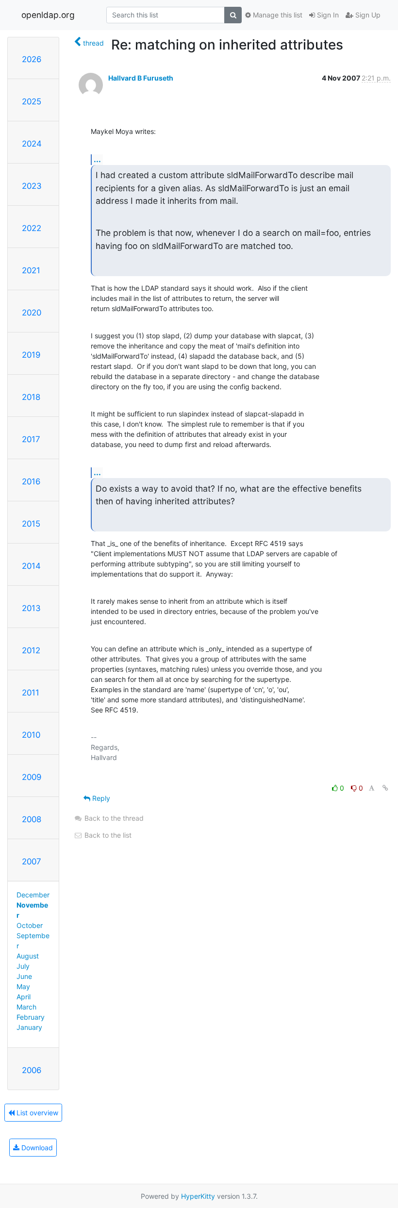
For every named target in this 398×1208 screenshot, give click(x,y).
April (24, 997)
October (30, 925)
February (31, 1017)
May (23, 986)
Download (36, 1147)
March (26, 1007)
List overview (36, 1113)
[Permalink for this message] (385, 788)
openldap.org (48, 15)
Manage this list (276, 15)
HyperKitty (198, 1196)
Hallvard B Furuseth (140, 78)
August (28, 956)
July (23, 966)
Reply (100, 798)
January (29, 1027)
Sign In (327, 15)
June (24, 976)
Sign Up (367, 15)
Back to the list (107, 835)
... (97, 159)
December (33, 895)
